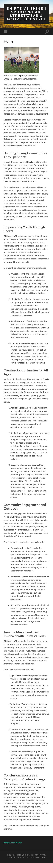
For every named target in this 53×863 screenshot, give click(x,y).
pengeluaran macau (13, 842)
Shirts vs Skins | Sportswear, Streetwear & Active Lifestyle (26, 13)
